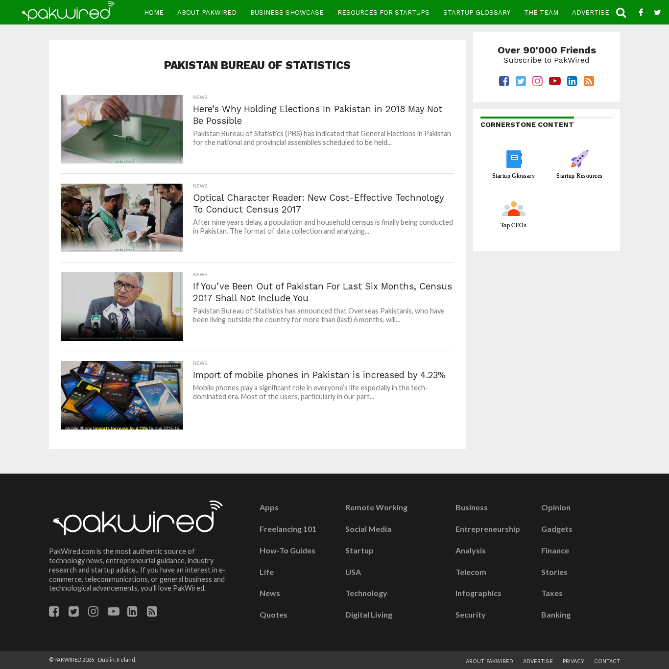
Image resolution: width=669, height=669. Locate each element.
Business (471, 507)
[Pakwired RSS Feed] (152, 613)
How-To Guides (287, 550)
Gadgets (557, 529)
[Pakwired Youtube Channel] (113, 613)
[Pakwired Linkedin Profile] (132, 613)
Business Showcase (287, 12)
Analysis (470, 550)
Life (267, 572)
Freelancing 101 (288, 529)
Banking (556, 614)
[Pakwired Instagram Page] (93, 613)
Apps (269, 507)
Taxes (552, 593)
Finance (555, 550)
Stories (554, 572)
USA (353, 572)
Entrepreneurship (487, 529)
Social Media (368, 529)
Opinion (556, 507)
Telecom (470, 572)
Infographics (478, 593)
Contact (607, 661)
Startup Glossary (476, 12)
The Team (541, 12)
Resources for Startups (383, 12)
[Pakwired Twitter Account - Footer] (74, 613)
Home (154, 12)
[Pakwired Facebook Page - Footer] (54, 613)
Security (470, 614)
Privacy (573, 661)
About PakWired (207, 12)
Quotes (273, 614)
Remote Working (376, 507)
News (270, 593)
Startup (359, 550)
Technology (366, 593)
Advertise (590, 12)
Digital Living (368, 614)
